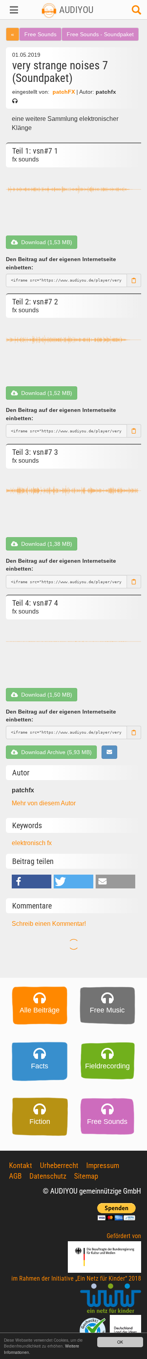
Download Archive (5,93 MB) (55, 752)
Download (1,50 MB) (45, 695)
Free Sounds (40, 34)
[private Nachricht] (109, 752)
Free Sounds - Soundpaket (100, 34)
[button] (12, 10)
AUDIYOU (75, 9)
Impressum (102, 1165)
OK (120, 1342)
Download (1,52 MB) (45, 393)
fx (49, 843)
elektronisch (29, 843)
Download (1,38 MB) (45, 544)
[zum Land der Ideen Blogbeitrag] (125, 1330)
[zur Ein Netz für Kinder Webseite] (110, 1298)
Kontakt (20, 1165)
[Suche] (136, 12)
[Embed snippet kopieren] (134, 280)
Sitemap (86, 1176)
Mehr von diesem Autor (44, 803)
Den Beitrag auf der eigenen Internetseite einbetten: (61, 263)
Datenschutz (47, 1176)
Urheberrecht (59, 1165)
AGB (15, 1176)
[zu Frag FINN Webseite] (93, 1330)
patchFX (63, 92)
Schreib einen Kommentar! (49, 923)
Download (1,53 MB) (45, 242)
